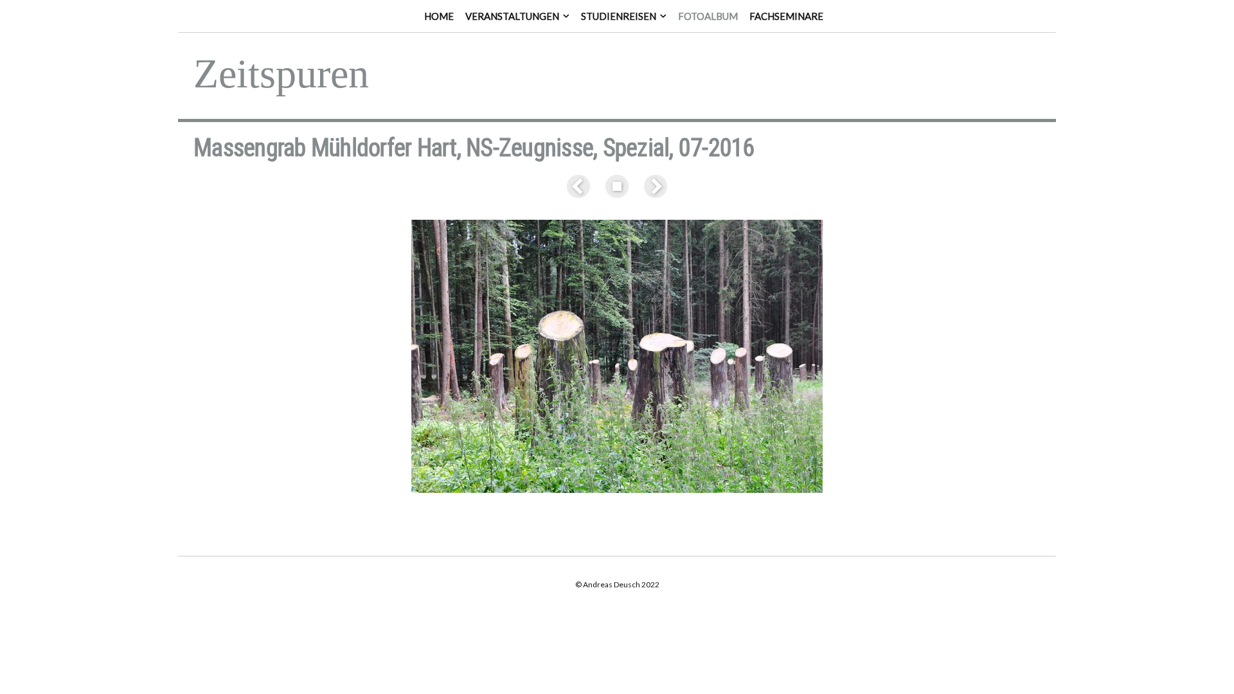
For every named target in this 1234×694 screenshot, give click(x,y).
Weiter (653, 186)
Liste (617, 186)
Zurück (581, 186)
